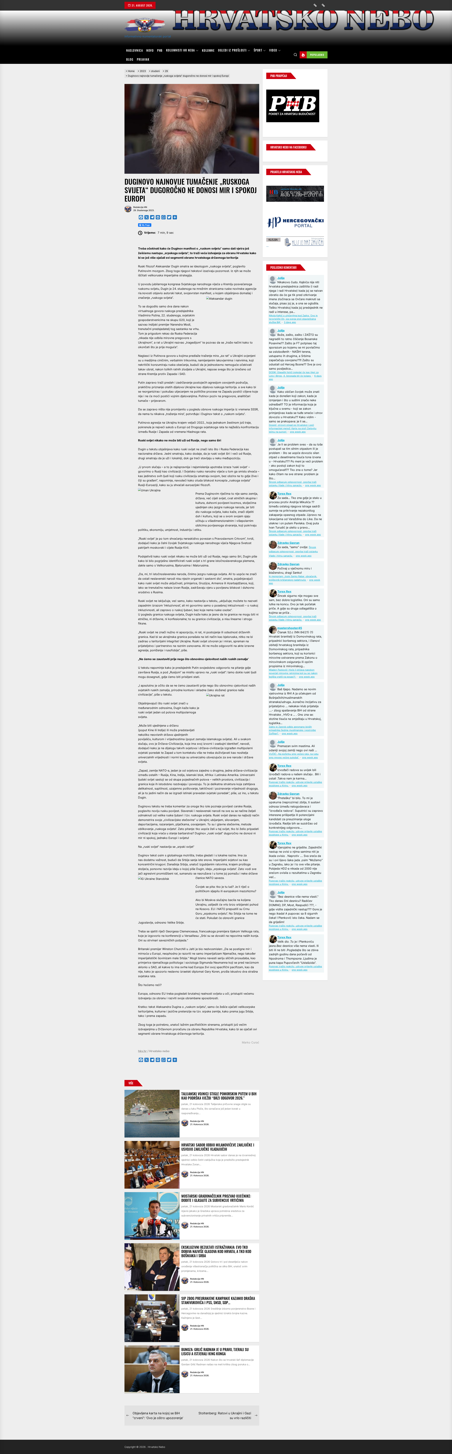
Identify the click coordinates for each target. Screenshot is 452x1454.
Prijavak (143, 59)
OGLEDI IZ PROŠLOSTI (232, 50)
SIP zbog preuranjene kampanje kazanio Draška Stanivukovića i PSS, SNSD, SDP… (218, 1300)
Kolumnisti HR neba (180, 50)
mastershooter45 (289, 628)
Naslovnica (134, 50)
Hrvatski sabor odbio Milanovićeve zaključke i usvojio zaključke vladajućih (217, 1147)
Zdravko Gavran (288, 543)
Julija (280, 278)
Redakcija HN (140, 207)
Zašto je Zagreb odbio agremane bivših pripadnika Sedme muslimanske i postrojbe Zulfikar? (292, 730)
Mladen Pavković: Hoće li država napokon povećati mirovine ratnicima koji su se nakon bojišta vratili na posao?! (293, 673)
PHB (160, 50)
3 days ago (290, 322)
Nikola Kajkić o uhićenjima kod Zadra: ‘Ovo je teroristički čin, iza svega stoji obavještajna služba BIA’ (293, 319)
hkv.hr (142, 1051)
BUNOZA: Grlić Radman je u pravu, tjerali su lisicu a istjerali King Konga (215, 1351)
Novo (150, 50)
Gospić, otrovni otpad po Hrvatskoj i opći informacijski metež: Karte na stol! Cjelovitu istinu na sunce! (292, 428)
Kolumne (208, 50)
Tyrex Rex (284, 493)
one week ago (298, 431)
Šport (258, 50)
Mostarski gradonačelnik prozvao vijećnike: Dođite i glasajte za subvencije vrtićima (216, 1198)
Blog (129, 59)
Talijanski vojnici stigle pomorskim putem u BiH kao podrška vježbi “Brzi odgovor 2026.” (219, 1096)
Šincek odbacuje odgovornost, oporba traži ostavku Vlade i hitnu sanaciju (293, 551)
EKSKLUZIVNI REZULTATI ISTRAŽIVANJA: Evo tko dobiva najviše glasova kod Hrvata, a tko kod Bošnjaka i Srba (216, 1251)
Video (273, 50)
